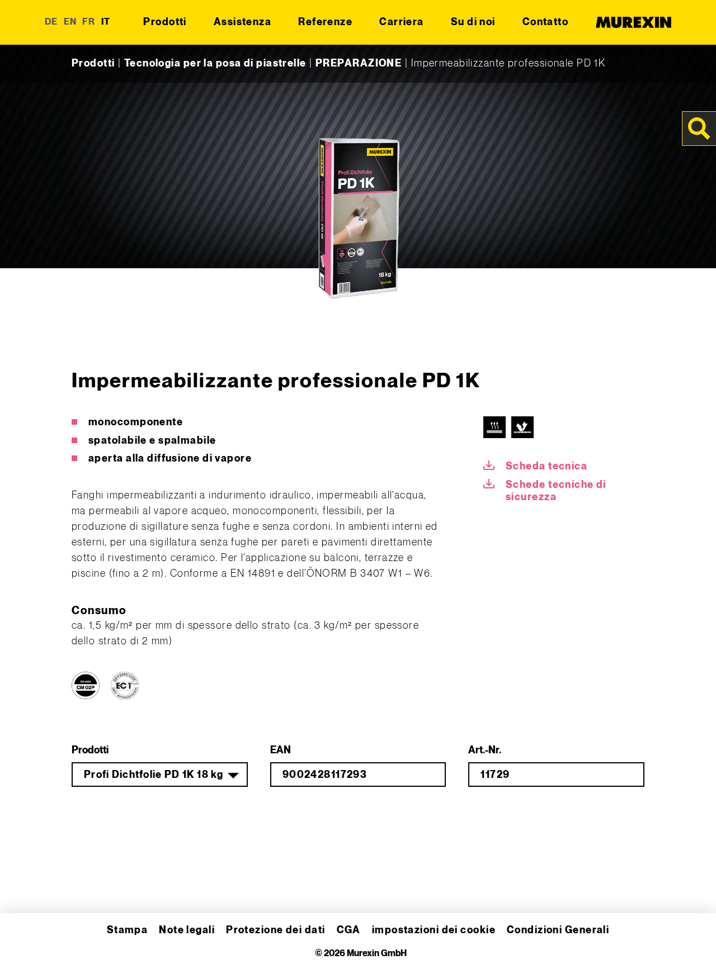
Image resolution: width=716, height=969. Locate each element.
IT (106, 22)
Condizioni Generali (558, 930)
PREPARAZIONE (358, 63)
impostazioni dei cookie (434, 930)
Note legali (187, 930)
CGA (349, 930)
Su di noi (473, 22)
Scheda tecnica (546, 466)
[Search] (699, 128)
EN (70, 22)
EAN (280, 750)
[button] (24, 944)
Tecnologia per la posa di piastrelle (215, 63)
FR (89, 22)
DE (51, 22)
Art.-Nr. (484, 750)
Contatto (545, 22)
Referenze (325, 22)
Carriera (401, 22)
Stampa (127, 930)
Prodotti (165, 22)
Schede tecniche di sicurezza (556, 491)
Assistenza (242, 22)
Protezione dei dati (275, 930)
